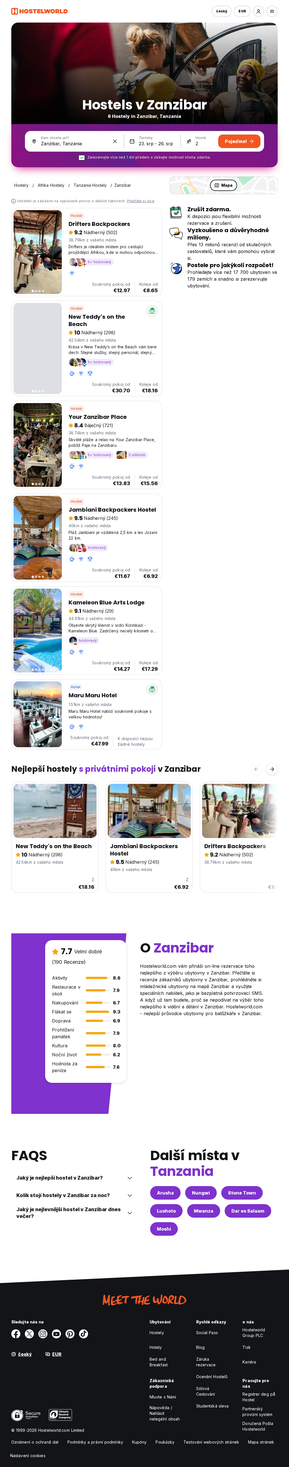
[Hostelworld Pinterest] (70, 1333)
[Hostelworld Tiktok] (83, 1333)
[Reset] (115, 141)
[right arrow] (272, 769)
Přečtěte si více (140, 201)
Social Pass (207, 1332)
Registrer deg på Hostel (258, 1397)
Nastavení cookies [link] (27, 1455)
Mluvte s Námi (163, 1397)
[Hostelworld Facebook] (15, 1333)
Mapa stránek (261, 1442)
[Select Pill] (258, 11)
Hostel (76, 216)
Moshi (164, 1229)
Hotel (75, 687)
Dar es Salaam (247, 1211)
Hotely (156, 1347)
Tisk (246, 1347)
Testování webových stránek (211, 1442)
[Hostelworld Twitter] (29, 1333)
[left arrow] (256, 769)
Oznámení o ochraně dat (34, 1442)
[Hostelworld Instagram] (42, 1333)
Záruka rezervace (206, 1362)
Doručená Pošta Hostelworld (257, 1426)
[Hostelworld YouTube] (56, 1333)
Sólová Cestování (205, 1391)
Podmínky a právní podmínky (95, 1442)
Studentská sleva (212, 1406)
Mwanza (203, 1211)
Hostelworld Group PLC (253, 1332)
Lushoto (166, 1211)
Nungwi (201, 1193)
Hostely (157, 1332)
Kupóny (139, 1442)
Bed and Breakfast (159, 1362)
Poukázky (165, 1442)
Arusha (165, 1193)
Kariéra (249, 1362)
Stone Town (242, 1193)
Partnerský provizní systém (257, 1411)
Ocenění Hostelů (212, 1376)
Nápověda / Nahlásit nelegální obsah (165, 1413)
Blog (200, 1347)
